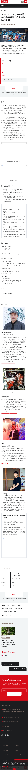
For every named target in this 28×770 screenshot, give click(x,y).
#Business (13, 605)
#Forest (3, 605)
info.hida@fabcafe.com (7, 730)
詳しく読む (5, 766)
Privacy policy (6, 750)
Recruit (17, 745)
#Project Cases (12, 611)
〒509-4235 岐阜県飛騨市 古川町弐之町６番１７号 (13, 717)
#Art (8, 605)
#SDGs (20, 608)
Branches (18, 754)
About (17, 750)
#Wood (19, 605)
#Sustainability (13, 608)
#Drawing (4, 611)
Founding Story (6, 754)
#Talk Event (4, 608)
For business (5, 745)
